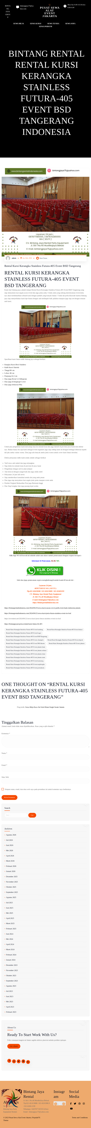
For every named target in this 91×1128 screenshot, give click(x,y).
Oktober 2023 (11, 975)
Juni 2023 (9, 996)
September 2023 (12, 981)
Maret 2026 (10, 861)
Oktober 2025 (11, 887)
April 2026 (10, 856)
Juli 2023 (9, 991)
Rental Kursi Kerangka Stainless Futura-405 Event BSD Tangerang (26, 636)
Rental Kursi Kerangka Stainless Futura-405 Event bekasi (64, 629)
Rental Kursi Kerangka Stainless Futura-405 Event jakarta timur (25, 654)
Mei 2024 (9, 939)
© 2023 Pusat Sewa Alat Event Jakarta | (17, 1117)
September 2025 (12, 892)
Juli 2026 (9, 840)
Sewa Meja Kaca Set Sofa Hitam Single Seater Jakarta (44, 707)
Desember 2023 (11, 965)
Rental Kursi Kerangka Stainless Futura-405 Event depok (65, 640)
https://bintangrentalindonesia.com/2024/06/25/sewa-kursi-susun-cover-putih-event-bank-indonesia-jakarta (42, 608)
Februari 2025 (11, 929)
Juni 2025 (9, 908)
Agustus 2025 (11, 897)
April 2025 (10, 918)
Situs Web (5, 777)
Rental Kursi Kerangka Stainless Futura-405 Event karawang (24, 661)
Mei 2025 (9, 913)
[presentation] (55, 1103)
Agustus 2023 (11, 986)
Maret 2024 (10, 949)
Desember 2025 (11, 877)
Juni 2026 (9, 845)
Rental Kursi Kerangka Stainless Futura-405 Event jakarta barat (25, 647)
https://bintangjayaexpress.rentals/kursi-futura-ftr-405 (23, 624)
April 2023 (10, 1007)
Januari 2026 (10, 871)
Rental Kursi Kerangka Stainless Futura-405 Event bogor (23, 633)
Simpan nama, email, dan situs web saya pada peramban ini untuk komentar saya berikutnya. (38, 789)
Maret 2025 (10, 923)
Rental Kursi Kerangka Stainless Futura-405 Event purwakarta (25, 668)
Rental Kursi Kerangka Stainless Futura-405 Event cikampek (25, 640)
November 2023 (12, 970)
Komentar (6, 733)
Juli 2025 (9, 903)
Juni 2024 (9, 934)
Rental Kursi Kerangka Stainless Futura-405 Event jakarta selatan (26, 650)
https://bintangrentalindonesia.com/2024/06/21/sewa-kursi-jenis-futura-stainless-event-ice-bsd (37, 613)
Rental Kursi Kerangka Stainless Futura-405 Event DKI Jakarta (25, 643)
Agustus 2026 (11, 835)
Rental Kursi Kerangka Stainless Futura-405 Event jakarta (66, 643)
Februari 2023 (11, 1012)
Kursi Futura (43, 258)
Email (4, 765)
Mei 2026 (9, 850)
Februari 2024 (11, 955)
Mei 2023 (9, 1002)
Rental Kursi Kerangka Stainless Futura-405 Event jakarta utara (25, 657)
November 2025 (12, 882)
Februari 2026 (11, 866)
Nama (4, 753)
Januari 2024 (10, 960)
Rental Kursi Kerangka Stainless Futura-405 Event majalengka (25, 664)
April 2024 (10, 944)
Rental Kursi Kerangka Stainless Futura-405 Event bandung (24, 629)
